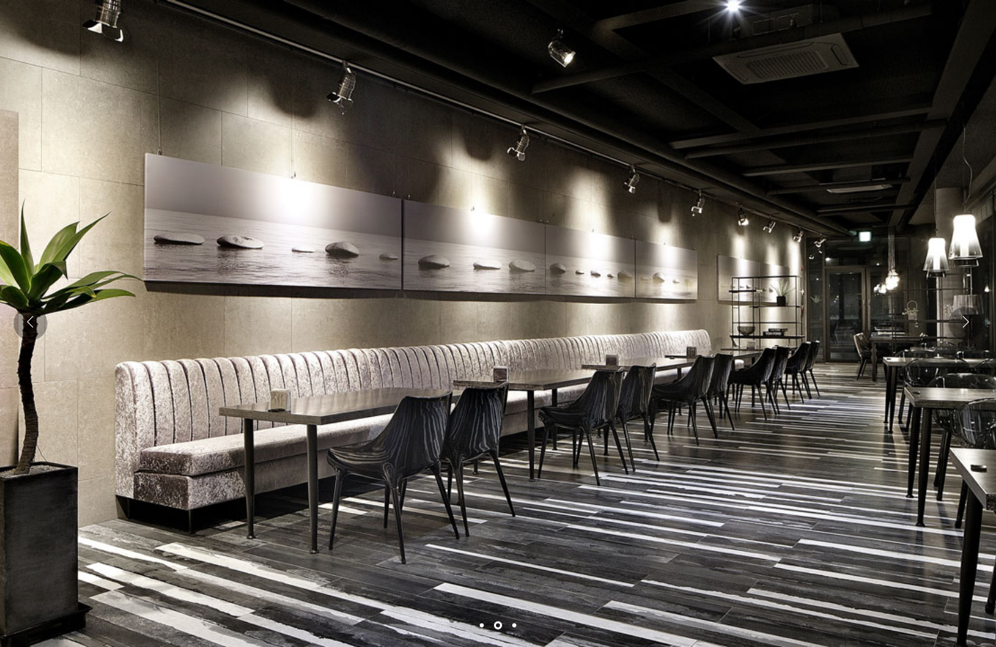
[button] (965, 323)
